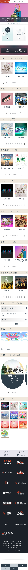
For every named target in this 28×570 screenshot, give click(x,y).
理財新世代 (21, 137)
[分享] (19, 451)
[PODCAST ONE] (20, 523)
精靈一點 (21, 168)
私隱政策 (6, 545)
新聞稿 (6, 541)
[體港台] (20, 462)
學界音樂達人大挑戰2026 (21, 260)
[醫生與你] (23, 406)
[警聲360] (5, 415)
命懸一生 (8, 34)
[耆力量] (7, 513)
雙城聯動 (19, 34)
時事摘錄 (21, 107)
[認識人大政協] (23, 424)
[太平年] (26, 319)
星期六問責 (7, 137)
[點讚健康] (7, 472)
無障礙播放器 (17, 545)
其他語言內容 (13, 547)
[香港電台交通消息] (5, 451)
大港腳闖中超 (21, 229)
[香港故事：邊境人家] (5, 433)
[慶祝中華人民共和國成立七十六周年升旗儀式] (14, 424)
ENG (18, 1)
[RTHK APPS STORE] (7, 523)
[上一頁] (3, 33)
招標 (20, 541)
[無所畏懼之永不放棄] (26, 314)
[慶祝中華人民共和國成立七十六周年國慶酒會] (5, 424)
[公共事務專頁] (7, 493)
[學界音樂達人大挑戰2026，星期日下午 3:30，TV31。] (14, 12)
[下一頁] (24, 33)
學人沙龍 (7, 76)
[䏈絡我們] (5, 455)
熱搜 (3, 303)
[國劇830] (7, 482)
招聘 (14, 541)
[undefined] (15, 1)
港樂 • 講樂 (7, 199)
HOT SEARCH (17, 303)
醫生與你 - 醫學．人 (7, 168)
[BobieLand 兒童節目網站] (20, 472)
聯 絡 (8, 455)
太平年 (21, 291)
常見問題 (19, 543)
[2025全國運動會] (7, 462)
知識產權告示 (8, 543)
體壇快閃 (7, 229)
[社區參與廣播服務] (20, 493)
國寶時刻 (12, 376)
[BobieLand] (14, 341)
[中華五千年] (7, 533)
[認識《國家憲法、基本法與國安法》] (20, 503)
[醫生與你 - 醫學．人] (26, 308)
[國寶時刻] (12, 367)
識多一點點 (21, 76)
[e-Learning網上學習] (20, 482)
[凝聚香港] (14, 415)
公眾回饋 (22, 455)
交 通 (8, 451)
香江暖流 (7, 107)
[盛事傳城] (20, 513)
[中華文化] (7, 503)
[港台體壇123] (5, 406)
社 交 (22, 451)
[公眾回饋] (18, 455)
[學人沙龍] (14, 406)
